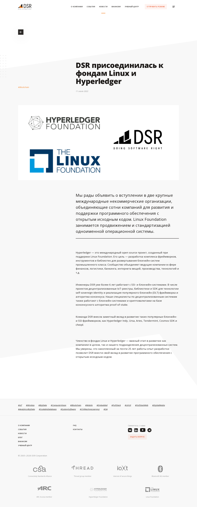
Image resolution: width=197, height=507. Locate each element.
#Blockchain (23, 87)
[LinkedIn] (136, 430)
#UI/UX (128, 405)
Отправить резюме (156, 6)
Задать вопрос (137, 437)
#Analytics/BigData (26, 409)
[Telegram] (149, 430)
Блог (20, 437)
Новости (103, 6)
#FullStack (116, 405)
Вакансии (116, 6)
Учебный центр (132, 6)
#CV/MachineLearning (90, 409)
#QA (105, 409)
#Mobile (89, 405)
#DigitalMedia (158, 405)
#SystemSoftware (68, 409)
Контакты (78, 429)
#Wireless (30, 405)
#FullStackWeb (141, 405)
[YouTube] (142, 430)
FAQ (75, 425)
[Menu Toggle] (173, 6)
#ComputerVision (58, 405)
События (91, 6)
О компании (77, 6)
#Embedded (102, 405)
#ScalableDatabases (48, 409)
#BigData (42, 405)
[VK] (130, 430)
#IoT (20, 405)
